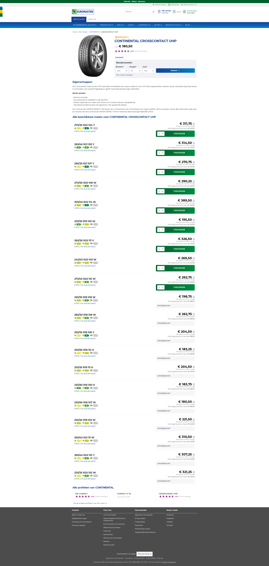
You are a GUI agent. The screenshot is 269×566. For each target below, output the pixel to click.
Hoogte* (132, 67)
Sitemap (160, 558)
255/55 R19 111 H (83, 367)
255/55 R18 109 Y (84, 332)
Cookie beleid (140, 522)
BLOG (187, 25)
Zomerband (119, 57)
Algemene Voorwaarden (115, 558)
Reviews (106, 541)
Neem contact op (190, 4)
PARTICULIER (79, 19)
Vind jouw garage (78, 525)
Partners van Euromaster (112, 538)
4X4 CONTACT (81, 494)
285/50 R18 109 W (85, 314)
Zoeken (174, 70)
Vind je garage (160, 4)
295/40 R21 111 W (84, 437)
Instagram (170, 518)
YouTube (169, 525)
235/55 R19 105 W (84, 221)
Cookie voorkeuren (169, 562)
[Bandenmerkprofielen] (92, 56)
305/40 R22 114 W (85, 201)
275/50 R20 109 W (85, 182)
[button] (194, 123)
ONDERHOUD (106, 25)
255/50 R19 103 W (84, 419)
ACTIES (157, 25)
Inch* (145, 67)
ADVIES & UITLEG (172, 25)
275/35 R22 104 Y (84, 125)
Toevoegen (179, 134)
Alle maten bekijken (124, 75)
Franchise (107, 531)
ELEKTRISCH (143, 25)
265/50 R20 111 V (84, 240)
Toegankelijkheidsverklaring (145, 532)
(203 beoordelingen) (140, 51)
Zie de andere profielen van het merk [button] (89, 503)
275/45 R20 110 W (85, 278)
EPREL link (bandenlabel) (85, 131)
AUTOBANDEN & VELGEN (84, 25)
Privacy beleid (140, 518)
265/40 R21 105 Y (84, 144)
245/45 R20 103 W (85, 259)
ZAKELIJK (92, 19)
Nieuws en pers (109, 545)
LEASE (130, 25)
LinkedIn (169, 522)
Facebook (170, 515)
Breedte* (120, 67)
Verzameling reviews (142, 529)
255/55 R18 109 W (84, 297)
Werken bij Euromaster (111, 527)
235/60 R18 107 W (85, 402)
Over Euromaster (109, 515)
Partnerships (108, 534)
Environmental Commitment (114, 524)
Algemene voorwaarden (144, 515)
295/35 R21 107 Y (84, 163)
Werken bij (174, 4)
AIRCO (120, 25)
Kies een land (144, 554)
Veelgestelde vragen (79, 518)
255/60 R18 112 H (84, 349)
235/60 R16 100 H (84, 384)
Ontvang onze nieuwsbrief (81, 522)
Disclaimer (139, 525)
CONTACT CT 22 (124, 494)
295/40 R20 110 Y (84, 455)
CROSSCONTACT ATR (168, 494)
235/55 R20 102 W (85, 472)
